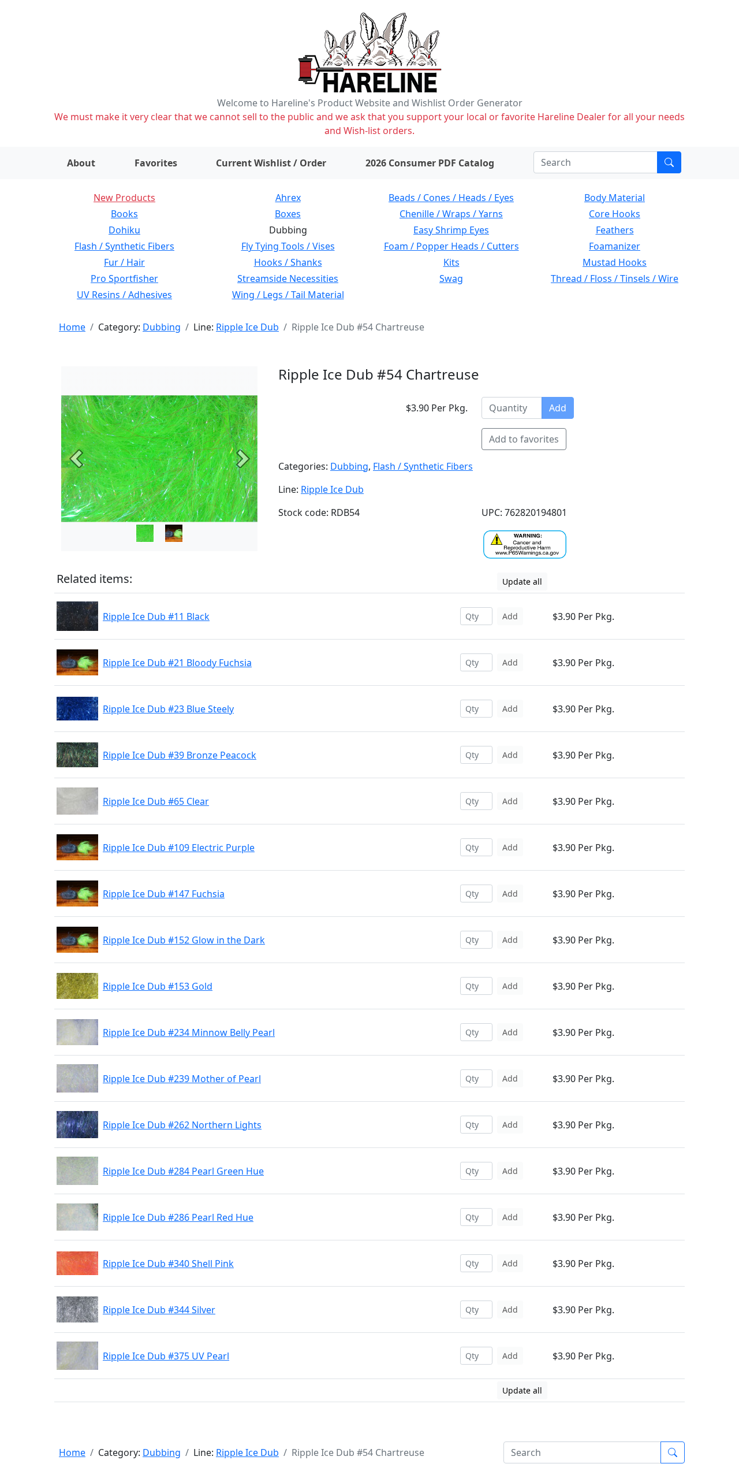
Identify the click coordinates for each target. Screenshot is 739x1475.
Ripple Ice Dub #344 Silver (159, 1309)
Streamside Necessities (287, 278)
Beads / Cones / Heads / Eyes (451, 197)
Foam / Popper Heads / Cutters (451, 246)
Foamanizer (614, 246)
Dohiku (124, 230)
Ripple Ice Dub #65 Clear (156, 801)
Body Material (614, 197)
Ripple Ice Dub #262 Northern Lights (182, 1125)
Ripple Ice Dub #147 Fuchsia (164, 893)
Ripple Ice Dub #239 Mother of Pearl (182, 1078)
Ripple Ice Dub (247, 327)
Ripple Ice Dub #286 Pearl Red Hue (178, 1217)
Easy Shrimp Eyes (451, 230)
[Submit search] (669, 162)
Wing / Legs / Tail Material (288, 294)
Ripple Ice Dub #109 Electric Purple (179, 847)
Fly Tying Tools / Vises (288, 246)
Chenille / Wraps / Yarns (451, 213)
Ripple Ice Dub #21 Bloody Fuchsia (177, 662)
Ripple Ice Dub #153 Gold (157, 986)
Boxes (288, 213)
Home (72, 327)
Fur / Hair (124, 262)
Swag (451, 278)
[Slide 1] (173, 533)
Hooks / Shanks (288, 262)
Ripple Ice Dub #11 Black (156, 616)
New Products (124, 197)
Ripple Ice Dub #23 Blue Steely (168, 709)
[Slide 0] (145, 533)
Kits (451, 262)
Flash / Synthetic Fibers (124, 246)
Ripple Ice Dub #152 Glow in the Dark (184, 940)
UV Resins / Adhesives (124, 294)
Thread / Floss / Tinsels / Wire (614, 278)
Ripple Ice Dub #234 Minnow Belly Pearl (189, 1032)
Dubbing (162, 327)
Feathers (615, 230)
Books (124, 213)
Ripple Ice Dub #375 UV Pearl (166, 1356)
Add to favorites (524, 439)
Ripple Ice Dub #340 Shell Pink (168, 1263)
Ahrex (288, 197)
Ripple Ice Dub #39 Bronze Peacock (179, 755)
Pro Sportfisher (124, 278)
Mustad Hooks (615, 262)
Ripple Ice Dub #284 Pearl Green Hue (183, 1171)
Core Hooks (614, 213)
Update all (522, 581)
